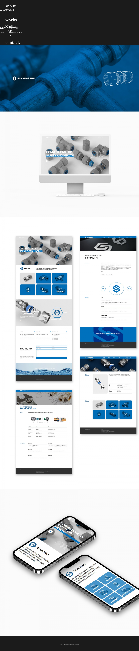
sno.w (10, 5)
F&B (8, 31)
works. (11, 19)
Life (8, 35)
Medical (11, 26)
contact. (12, 42)
